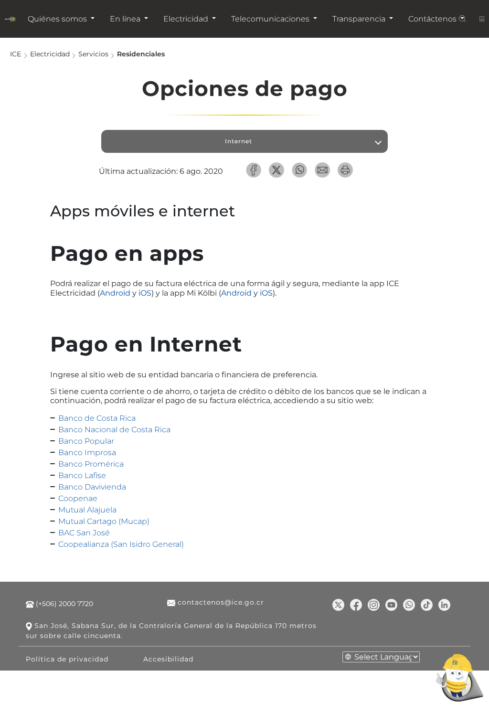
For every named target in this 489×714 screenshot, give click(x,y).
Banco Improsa (87, 452)
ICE (15, 53)
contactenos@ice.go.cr (219, 602)
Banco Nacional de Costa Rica (114, 429)
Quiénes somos (58, 18)
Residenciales (141, 53)
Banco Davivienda (92, 486)
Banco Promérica (91, 464)
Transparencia (359, 18)
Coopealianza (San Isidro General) (121, 544)
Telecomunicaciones (271, 18)
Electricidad (186, 18)
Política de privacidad (67, 659)
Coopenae (77, 498)
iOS (144, 293)
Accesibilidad (168, 659)
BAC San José (84, 532)
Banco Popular (86, 441)
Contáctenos (433, 18)
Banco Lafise (82, 475)
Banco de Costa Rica (97, 418)
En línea (126, 18)
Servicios (93, 53)
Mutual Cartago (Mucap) (103, 521)
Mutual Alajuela (87, 509)
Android (115, 293)
